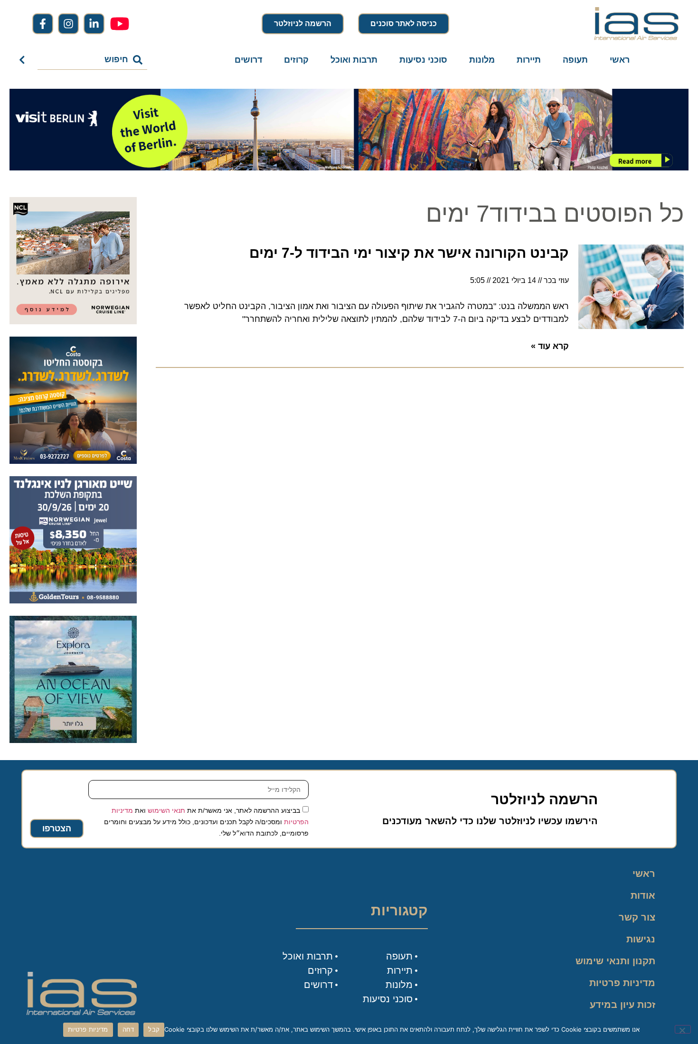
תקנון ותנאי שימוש (615, 961)
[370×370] (73, 321)
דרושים (248, 60)
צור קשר (637, 917)
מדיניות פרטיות (622, 983)
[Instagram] (68, 23)
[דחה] (683, 1029)
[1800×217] (349, 167)
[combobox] (92, 60)
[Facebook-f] (42, 23)
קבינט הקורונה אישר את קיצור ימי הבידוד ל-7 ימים (409, 253)
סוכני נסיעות (423, 60)
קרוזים (296, 60)
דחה (128, 1029)
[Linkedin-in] (94, 23)
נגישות (640, 939)
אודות (643, 895)
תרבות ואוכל (353, 60)
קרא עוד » (550, 346)
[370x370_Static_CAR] (73, 740)
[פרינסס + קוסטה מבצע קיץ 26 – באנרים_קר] (73, 461)
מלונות (482, 60)
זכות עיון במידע (622, 1004)
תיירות (529, 60)
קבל (154, 1029)
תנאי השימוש (166, 810)
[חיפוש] (24, 60)
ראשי (620, 60)
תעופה (575, 60)
